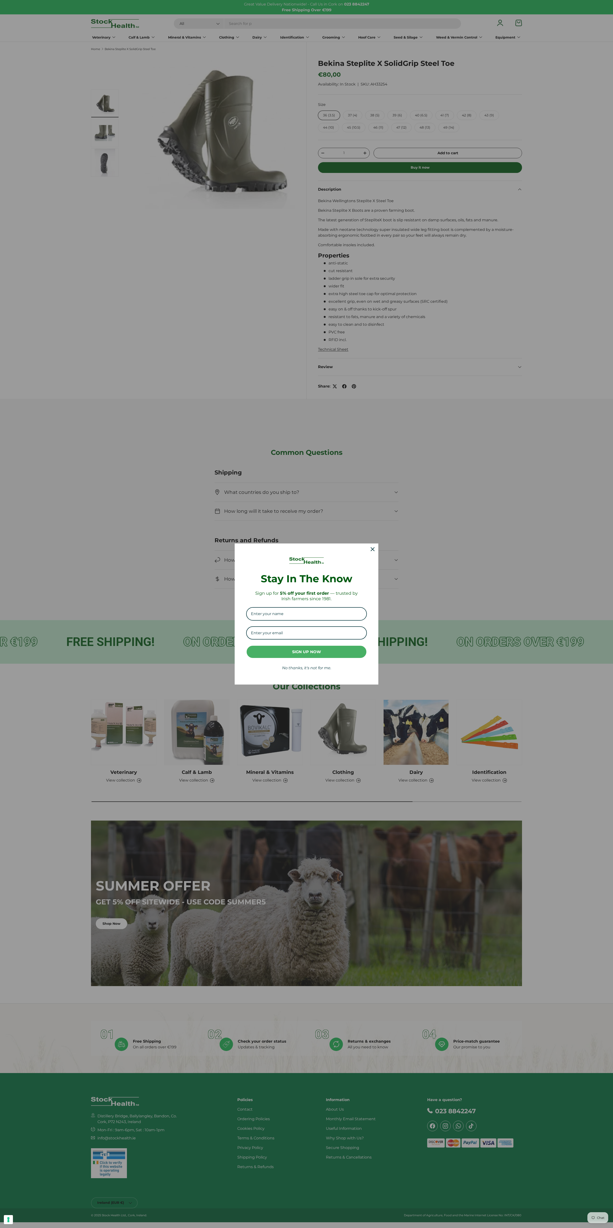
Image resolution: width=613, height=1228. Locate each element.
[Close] (372, 549)
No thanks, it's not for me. (306, 668)
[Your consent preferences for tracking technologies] (8, 1219)
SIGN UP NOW (306, 652)
